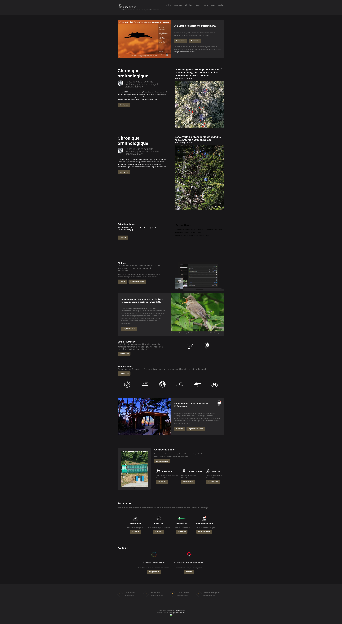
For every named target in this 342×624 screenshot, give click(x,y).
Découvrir (179, 429)
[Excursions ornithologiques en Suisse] (179, 389)
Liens (206, 5)
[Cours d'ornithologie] (207, 350)
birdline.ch (135, 531)
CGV (177, 610)
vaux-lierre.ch (188, 482)
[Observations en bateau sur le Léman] (144, 389)
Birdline (168, 5)
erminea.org (162, 482)
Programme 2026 (129, 329)
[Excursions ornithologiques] (127, 389)
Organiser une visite (195, 429)
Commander (195, 41)
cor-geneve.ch (213, 482)
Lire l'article (124, 105)
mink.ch (189, 572)
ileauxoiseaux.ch (204, 531)
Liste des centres (162, 461)
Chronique (188, 5)
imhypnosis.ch (154, 572)
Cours (198, 5)
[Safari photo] (197, 389)
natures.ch (182, 531)
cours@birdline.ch (183, 595)
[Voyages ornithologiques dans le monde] (162, 389)
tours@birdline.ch (157, 595)
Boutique (221, 5)
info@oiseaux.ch (209, 595)
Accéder (122, 281)
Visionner (123, 237)
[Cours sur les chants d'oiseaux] (190, 350)
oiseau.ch (158, 531)
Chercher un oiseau (137, 281)
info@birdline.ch (130, 595)
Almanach (178, 5)
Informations (180, 41)
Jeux (213, 5)
